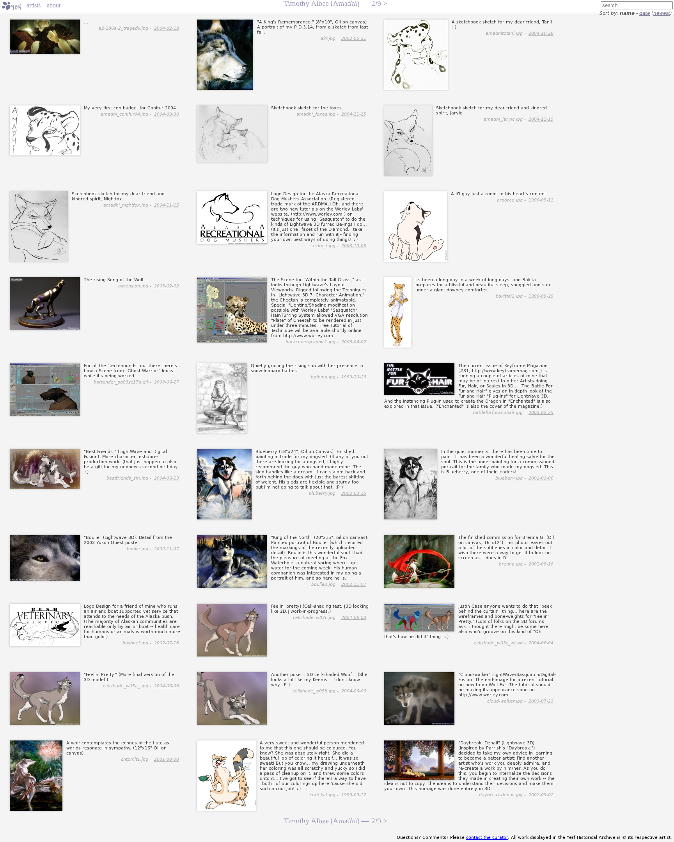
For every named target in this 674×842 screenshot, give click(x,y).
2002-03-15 (353, 493)
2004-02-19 (166, 28)
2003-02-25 (541, 412)
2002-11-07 (166, 548)
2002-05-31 (353, 38)
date (644, 13)
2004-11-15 (353, 114)
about (53, 5)
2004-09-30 (166, 114)
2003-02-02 (166, 286)
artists (34, 5)
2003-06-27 (166, 382)
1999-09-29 (541, 296)
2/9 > (379, 821)
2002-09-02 (541, 794)
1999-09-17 (353, 794)
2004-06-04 (541, 643)
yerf (11, 6)
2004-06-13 (166, 478)
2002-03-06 (541, 478)
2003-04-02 (353, 341)
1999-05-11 (541, 200)
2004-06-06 (166, 686)
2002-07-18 (166, 643)
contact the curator (487, 837)
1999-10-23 (353, 377)
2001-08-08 (166, 759)
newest (661, 13)
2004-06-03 (353, 617)
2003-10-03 (353, 245)
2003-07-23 (541, 701)
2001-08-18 (541, 564)
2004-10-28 (541, 33)
